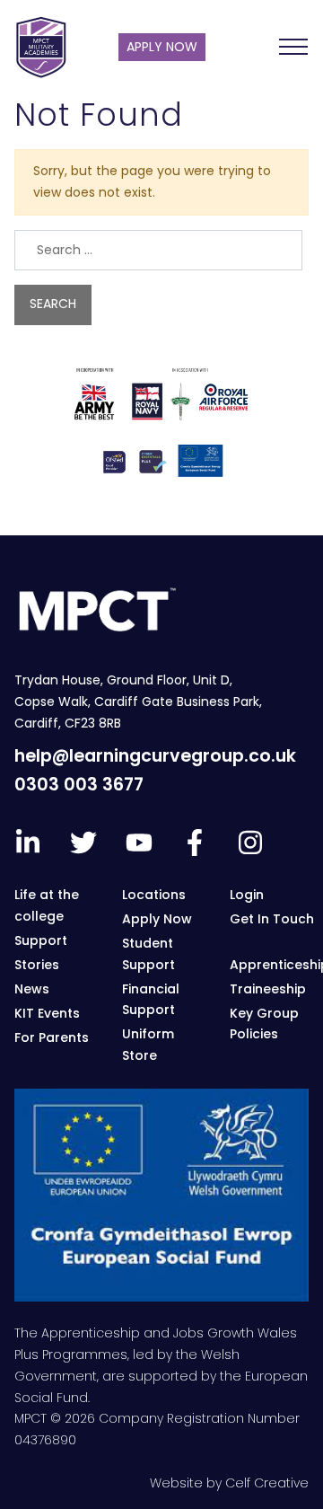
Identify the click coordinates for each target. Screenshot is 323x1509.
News (31, 989)
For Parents (51, 1037)
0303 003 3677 (79, 784)
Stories (36, 965)
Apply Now (157, 919)
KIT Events (47, 1013)
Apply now (162, 47)
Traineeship (268, 989)
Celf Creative (267, 1483)
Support (40, 940)
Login (247, 895)
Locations (154, 895)
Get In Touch (272, 919)
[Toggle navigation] (293, 47)
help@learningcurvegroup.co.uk (155, 756)
